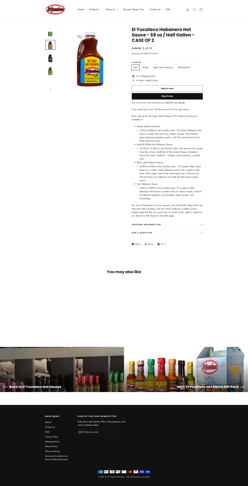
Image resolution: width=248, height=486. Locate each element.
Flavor (136, 62)
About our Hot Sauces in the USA (152, 215)
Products (94, 9)
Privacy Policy (51, 436)
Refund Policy (51, 446)
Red (136, 67)
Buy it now (167, 96)
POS (128, 477)
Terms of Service (52, 451)
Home (81, 9)
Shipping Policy (52, 441)
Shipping (135, 53)
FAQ (168, 9)
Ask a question (142, 233)
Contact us (50, 427)
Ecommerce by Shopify (141, 477)
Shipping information (146, 224)
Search (48, 422)
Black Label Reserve (163, 67)
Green (145, 67)
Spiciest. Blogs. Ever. (133, 9)
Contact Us (155, 9)
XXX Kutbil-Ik (184, 67)
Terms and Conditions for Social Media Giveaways (56, 458)
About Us (111, 9)
